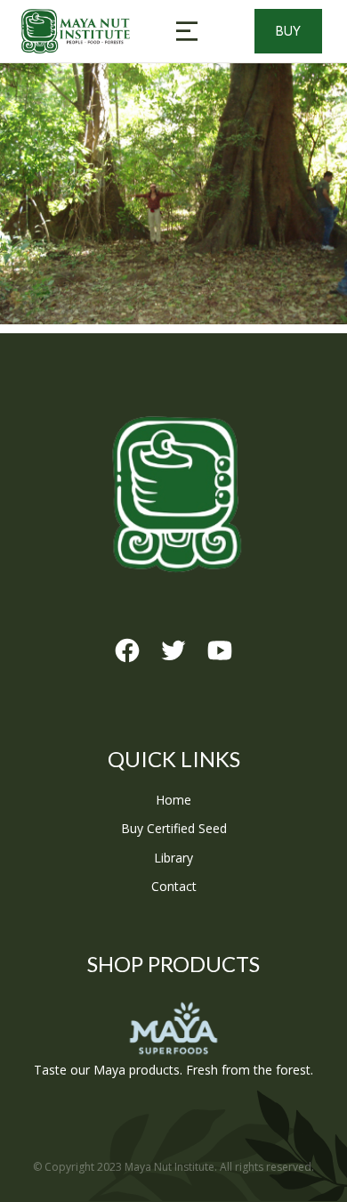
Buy (288, 30)
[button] (187, 31)
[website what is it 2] (173, 193)
